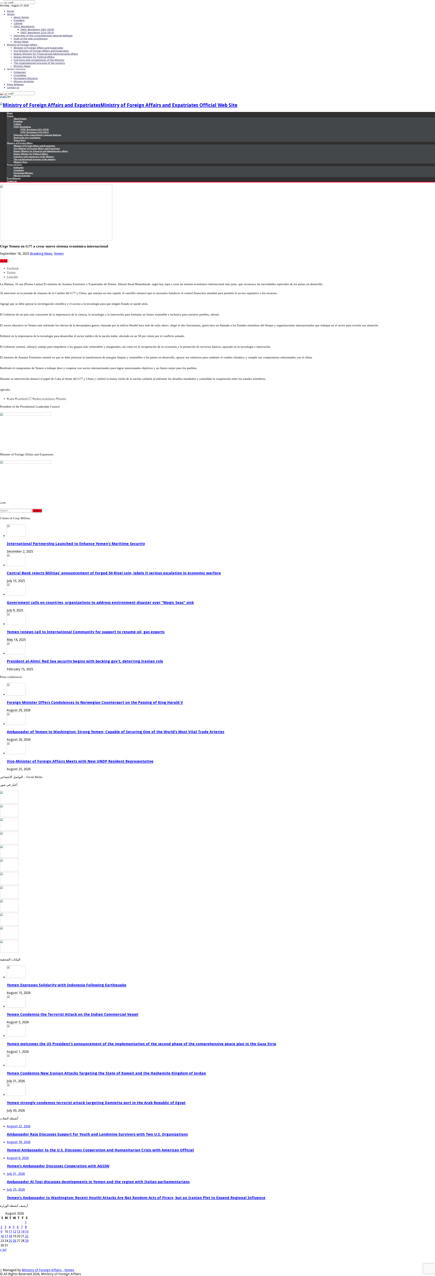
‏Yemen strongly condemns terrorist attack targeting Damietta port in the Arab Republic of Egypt (96, 1102)
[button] (217, 345)
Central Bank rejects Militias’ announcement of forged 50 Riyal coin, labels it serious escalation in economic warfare (114, 573)
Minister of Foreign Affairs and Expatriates (38, 47)
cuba (11, 398)
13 (18, 1232)
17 (6, 1236)
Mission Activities (24, 81)
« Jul (3, 1250)
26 (14, 1241)
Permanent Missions (26, 78)
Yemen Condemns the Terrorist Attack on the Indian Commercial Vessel (72, 1014)
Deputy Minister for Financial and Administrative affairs (46, 53)
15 (26, 1232)
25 (10, 1241)
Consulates (20, 75)
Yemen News (21, 41)
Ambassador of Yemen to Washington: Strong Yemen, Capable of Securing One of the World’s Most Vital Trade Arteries (115, 732)
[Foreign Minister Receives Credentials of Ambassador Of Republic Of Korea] (9, 857)
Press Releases (15, 84)
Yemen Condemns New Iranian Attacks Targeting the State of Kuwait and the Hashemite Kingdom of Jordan (106, 1073)
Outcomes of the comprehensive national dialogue (43, 35)
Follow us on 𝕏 (11, 1258)
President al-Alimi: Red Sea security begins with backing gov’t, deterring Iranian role (85, 661)
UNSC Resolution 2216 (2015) (37, 32)
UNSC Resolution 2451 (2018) (37, 29)
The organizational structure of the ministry (39, 63)
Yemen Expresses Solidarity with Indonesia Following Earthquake (66, 985)
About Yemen (21, 17)
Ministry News (22, 66)
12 (14, 1232)
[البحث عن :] (1, 3)
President (19, 20)
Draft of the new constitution (31, 38)
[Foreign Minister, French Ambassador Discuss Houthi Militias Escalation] (9, 870)
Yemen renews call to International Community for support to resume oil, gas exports (85, 632)
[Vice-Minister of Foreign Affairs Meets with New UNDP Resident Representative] (9, 829)
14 (22, 1232)
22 (26, 1236)
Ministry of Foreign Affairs (22, 44)
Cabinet (18, 23)
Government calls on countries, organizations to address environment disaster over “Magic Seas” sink (100, 602)
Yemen (11, 14)
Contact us (13, 87)
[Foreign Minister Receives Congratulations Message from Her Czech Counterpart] (9, 938)
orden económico (44, 398)
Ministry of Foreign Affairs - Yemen (48, 1270)
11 (10, 1232)
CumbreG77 (24, 398)
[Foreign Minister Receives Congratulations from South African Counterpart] (9, 924)
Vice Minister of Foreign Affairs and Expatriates (41, 50)
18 (10, 1236)
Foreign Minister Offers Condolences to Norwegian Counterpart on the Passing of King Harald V (95, 702)
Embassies (20, 72)
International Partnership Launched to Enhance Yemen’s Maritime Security (76, 543)
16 (2, 1236)
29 (26, 1241)
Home (10, 11)
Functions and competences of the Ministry (39, 60)
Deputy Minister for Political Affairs (34, 57)
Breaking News (41, 254)
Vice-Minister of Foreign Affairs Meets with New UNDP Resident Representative (80, 761)
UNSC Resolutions (24, 26)
